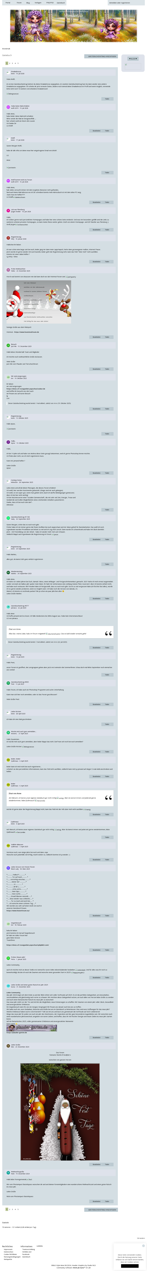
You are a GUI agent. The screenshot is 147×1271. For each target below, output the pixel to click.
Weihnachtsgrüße (17, 1171)
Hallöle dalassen (17, 844)
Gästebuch (26, 1257)
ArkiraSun (14, 482)
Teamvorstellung (28, 1249)
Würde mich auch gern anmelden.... (23, 731)
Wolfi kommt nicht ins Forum (21, 180)
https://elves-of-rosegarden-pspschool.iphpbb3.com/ (28, 945)
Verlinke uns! (26, 1252)
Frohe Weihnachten (18, 269)
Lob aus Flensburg (18, 209)
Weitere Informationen (130, 1266)
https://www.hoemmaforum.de (26, 332)
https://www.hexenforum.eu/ (18, 911)
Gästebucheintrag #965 (20, 682)
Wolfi (13, 138)
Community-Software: (74, 1268)
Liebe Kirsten (16, 711)
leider (13, 784)
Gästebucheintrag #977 (20, 606)
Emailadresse (16, 71)
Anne (13, 74)
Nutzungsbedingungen (12, 1257)
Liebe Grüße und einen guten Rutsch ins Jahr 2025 (29, 985)
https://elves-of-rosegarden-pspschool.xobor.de (26, 389)
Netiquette (7, 1259)
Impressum (7, 1249)
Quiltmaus (15, 822)
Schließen (143, 1245)
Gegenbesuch (16, 923)
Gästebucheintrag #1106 (20, 517)
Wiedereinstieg (16, 571)
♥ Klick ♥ (133, 59)
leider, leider (15, 759)
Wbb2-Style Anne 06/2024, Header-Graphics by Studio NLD (73, 1265)
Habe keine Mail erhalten (20, 106)
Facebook (25, 1254)
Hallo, (13, 441)
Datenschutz (8, 1252)
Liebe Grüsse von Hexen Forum (23, 867)
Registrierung (16, 237)
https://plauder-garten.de (17, 1032)
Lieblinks (39, 1246)
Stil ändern (141, 1238)
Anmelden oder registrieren (119, 3)
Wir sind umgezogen (18, 376)
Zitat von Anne (15, 793)
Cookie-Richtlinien (10, 1254)
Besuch (13, 344)
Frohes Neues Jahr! (18, 957)
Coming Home (16, 480)
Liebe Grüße (15, 1045)
